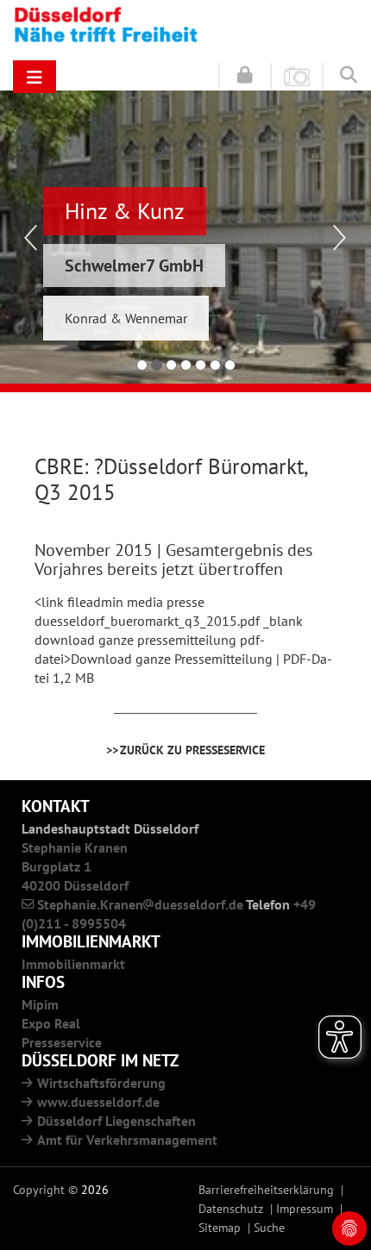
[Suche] (348, 74)
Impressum (304, 1208)
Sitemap (219, 1227)
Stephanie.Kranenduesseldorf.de (140, 904)
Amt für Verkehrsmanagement (127, 1139)
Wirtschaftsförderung (101, 1082)
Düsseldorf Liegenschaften (116, 1120)
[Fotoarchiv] (296, 75)
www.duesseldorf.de (98, 1101)
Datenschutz (230, 1208)
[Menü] (34, 76)
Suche (269, 1227)
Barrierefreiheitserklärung (266, 1189)
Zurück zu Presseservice (192, 749)
